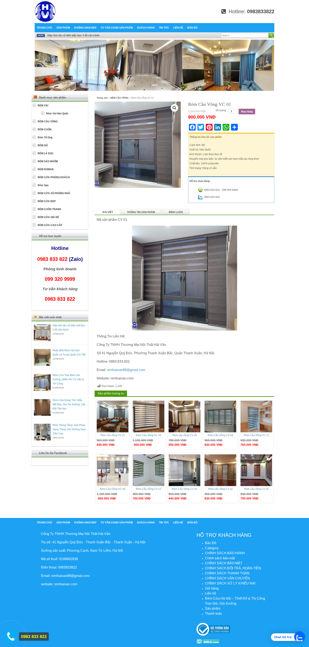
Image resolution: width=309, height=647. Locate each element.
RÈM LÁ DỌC (46, 153)
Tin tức (164, 27)
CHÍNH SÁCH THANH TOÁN (227, 573)
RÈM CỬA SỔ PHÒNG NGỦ (54, 193)
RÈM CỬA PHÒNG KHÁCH (54, 177)
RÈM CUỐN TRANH (49, 209)
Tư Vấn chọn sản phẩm (117, 27)
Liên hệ (178, 27)
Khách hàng (146, 27)
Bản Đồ (192, 27)
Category (212, 548)
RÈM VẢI (43, 105)
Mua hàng (247, 111)
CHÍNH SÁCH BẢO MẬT (223, 563)
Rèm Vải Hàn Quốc (57, 113)
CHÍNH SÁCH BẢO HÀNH (225, 553)
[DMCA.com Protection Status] (208, 641)
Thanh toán (213, 613)
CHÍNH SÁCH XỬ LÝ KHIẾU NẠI (230, 583)
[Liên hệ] (10, 635)
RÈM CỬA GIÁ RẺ (48, 217)
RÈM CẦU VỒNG (119, 98)
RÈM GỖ (43, 145)
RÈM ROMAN (46, 169)
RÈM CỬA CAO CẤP (50, 225)
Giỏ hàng (212, 588)
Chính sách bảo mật (220, 558)
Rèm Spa (43, 185)
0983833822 (260, 11)
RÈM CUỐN (45, 129)
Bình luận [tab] (176, 212)
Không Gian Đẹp (85, 27)
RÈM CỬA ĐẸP (47, 201)
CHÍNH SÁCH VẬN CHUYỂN (227, 578)
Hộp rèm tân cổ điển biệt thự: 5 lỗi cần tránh (73, 35)
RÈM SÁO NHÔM (48, 161)
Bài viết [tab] (108, 212)
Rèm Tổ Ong (45, 137)
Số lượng (220, 110)
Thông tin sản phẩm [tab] (141, 212)
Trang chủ (44, 27)
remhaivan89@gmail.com (126, 370)
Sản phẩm (63, 27)
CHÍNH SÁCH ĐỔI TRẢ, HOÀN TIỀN (233, 568)
